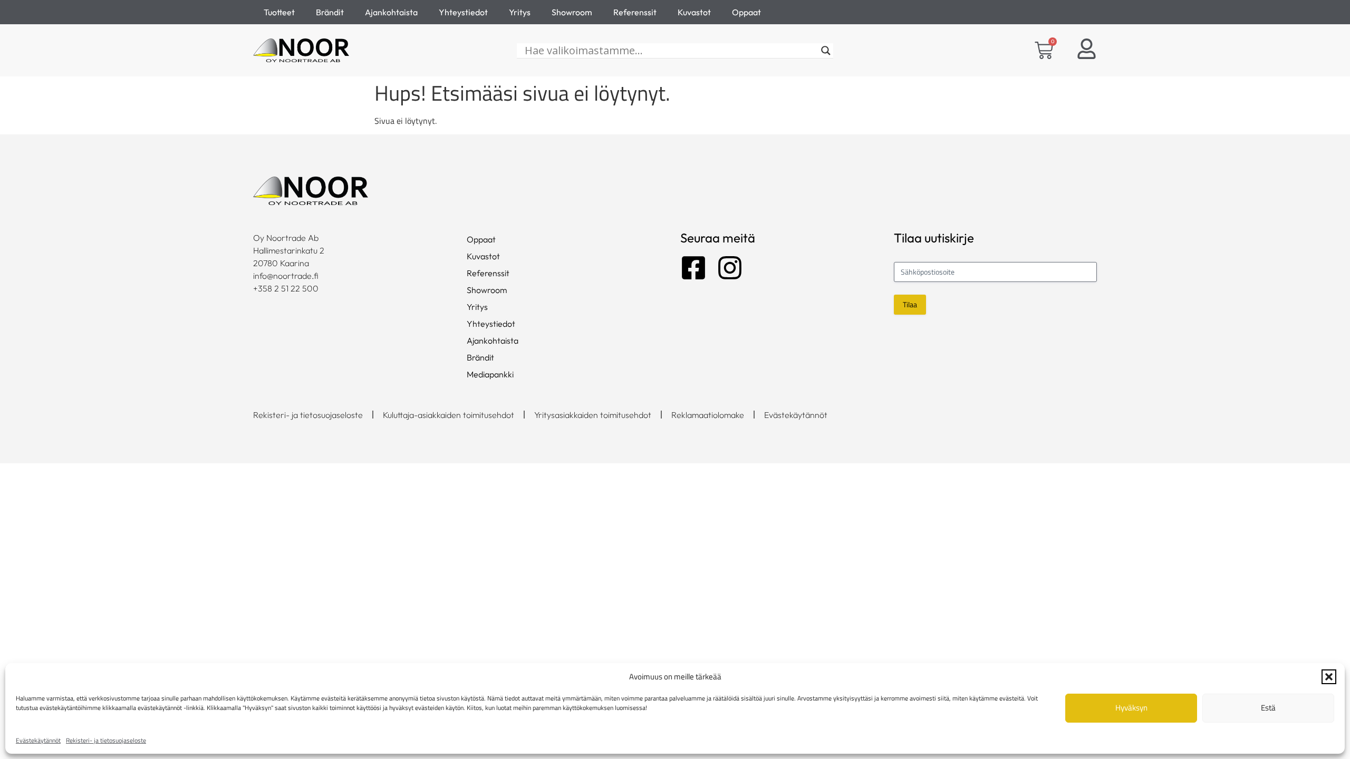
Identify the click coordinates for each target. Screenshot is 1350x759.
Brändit (330, 12)
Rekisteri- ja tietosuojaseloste (106, 740)
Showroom (572, 12)
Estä (1268, 708)
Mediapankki (490, 374)
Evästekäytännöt (38, 740)
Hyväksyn (1131, 708)
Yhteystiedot (463, 12)
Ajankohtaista (391, 12)
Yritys (520, 12)
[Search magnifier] (825, 50)
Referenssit (635, 12)
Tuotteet (279, 12)
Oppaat (746, 12)
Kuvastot (694, 12)
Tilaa (910, 304)
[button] (1329, 677)
